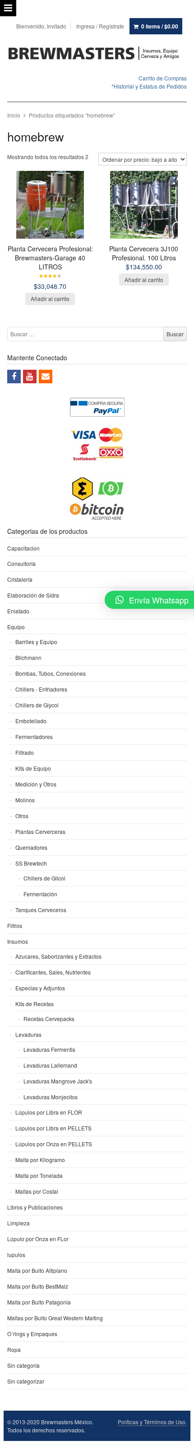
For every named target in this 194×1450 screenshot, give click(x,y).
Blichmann (28, 657)
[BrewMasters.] (97, 54)
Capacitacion (23, 548)
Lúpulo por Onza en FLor (38, 1239)
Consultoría (21, 563)
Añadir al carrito (50, 298)
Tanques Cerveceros (40, 909)
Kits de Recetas (34, 1003)
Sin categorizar (25, 1381)
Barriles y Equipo (36, 641)
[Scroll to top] (177, 1437)
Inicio (13, 115)
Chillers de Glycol (37, 705)
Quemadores (31, 847)
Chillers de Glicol (44, 878)
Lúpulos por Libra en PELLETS (53, 1128)
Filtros (14, 925)
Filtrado (24, 752)
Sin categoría (23, 1365)
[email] (45, 376)
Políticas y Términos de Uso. (152, 1422)
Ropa (14, 1349)
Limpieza (18, 1223)
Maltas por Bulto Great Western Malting (55, 1318)
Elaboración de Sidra (33, 595)
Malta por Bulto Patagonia (39, 1302)
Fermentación (40, 894)
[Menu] (8, 8)
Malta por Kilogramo (40, 1159)
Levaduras (28, 1034)
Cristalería (19, 579)
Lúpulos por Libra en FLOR (48, 1112)
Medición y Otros (35, 784)
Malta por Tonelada (39, 1175)
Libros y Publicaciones (35, 1207)
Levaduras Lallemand (50, 1065)
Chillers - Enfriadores (41, 689)
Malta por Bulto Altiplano (37, 1270)
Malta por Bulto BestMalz (37, 1286)
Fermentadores (34, 736)
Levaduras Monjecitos (50, 1097)
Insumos (17, 941)
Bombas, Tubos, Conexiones (50, 673)
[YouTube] (30, 376)
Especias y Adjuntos (40, 988)
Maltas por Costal (36, 1191)
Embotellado (30, 721)
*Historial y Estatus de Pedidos (149, 86)
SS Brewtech (31, 863)
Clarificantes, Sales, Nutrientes (53, 972)
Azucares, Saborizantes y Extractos (58, 956)
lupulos (16, 1254)
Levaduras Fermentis (49, 1049)
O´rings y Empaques (32, 1333)
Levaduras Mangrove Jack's (57, 1081)
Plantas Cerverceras (40, 831)
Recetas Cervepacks (48, 1018)
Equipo (16, 627)
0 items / (159, 26)
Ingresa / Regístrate (100, 26)
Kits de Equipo (33, 768)
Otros (21, 815)
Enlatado (18, 611)
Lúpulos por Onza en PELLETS (53, 1144)
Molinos (25, 800)
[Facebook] (14, 376)
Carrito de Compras (163, 78)
